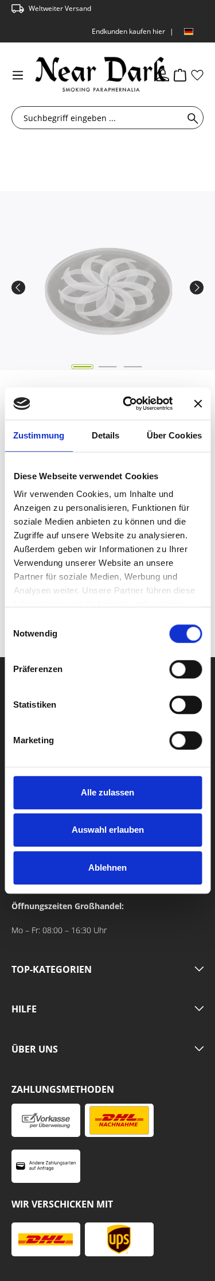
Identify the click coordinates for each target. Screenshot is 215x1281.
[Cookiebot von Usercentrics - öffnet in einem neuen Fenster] (128, 403)
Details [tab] (106, 435)
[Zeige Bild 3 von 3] (132, 366)
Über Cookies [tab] (174, 435)
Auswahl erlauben (108, 829)
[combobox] (100, 118)
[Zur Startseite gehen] (82, 74)
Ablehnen (107, 867)
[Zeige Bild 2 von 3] (107, 366)
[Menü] (17, 74)
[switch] (185, 669)
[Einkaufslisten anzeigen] (197, 74)
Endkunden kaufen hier (128, 31)
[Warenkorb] (180, 74)
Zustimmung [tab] (38, 435)
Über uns (34, 1049)
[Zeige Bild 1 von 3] (82, 366)
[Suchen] (190, 118)
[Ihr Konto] (163, 74)
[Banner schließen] (198, 403)
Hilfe (24, 1009)
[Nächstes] (197, 287)
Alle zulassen (107, 792)
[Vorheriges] (18, 287)
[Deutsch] (189, 31)
